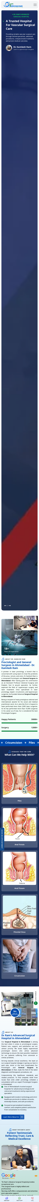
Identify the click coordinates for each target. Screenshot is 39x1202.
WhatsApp (20, 1200)
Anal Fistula (19, 844)
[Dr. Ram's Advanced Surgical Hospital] (15, 5)
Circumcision (19, 976)
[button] (7, 606)
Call (32, 1200)
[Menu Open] (35, 5)
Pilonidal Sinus (19, 932)
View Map (6, 1200)
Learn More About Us (11, 1117)
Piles (19, 801)
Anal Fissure (19, 888)
